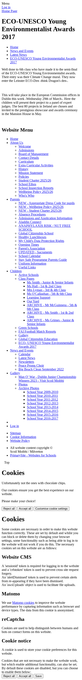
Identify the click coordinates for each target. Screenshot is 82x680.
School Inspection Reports (36, 188)
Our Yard (33, 301)
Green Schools (28, 328)
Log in (6, 7)
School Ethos (27, 184)
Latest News (18, 54)
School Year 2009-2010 (42, 392)
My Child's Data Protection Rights (41, 241)
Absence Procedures (32, 214)
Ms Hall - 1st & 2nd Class (44, 286)
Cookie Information (23, 437)
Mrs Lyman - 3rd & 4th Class (46, 290)
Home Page (9, 11)
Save (38, 676)
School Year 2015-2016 (42, 414)
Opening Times (29, 244)
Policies (24, 176)
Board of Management (33, 154)
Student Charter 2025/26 (35, 180)
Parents (15, 199)
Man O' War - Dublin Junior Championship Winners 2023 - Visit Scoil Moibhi (47, 378)
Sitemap (15, 433)
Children (16, 271)
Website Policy (20, 440)
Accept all (25, 508)
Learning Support (38, 297)
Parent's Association (32, 248)
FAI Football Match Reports (37, 331)
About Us (16, 142)
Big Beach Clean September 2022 (41, 369)
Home (14, 47)
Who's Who (26, 195)
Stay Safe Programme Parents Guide (43, 260)
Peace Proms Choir (31, 365)
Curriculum (26, 161)
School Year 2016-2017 (42, 418)
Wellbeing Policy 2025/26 (36, 192)
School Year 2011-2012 (42, 399)
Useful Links (27, 267)
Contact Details (29, 158)
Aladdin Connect (30, 222)
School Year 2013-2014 (42, 407)
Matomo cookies (23, 602)
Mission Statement (31, 173)
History (23, 169)
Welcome (25, 146)
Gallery (23, 335)
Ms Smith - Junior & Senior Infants (50, 282)
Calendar (24, 354)
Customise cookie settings (51, 508)
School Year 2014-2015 (42, 411)
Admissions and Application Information (45, 218)
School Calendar (30, 256)
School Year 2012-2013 (42, 403)
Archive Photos (29, 388)
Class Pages (26, 278)
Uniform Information (32, 263)
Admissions (26, 150)
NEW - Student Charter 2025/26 (40, 210)
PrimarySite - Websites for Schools (33, 455)
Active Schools (29, 275)
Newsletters (26, 362)
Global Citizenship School (36, 233)
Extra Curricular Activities (36, 165)
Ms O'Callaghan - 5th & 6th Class (49, 294)
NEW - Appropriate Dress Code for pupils (47, 203)
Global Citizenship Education (38, 339)
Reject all (9, 508)
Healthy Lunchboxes (32, 237)
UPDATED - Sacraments (35, 252)
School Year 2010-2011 (42, 396)
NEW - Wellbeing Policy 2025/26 (41, 207)
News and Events (21, 51)
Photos (23, 384)
